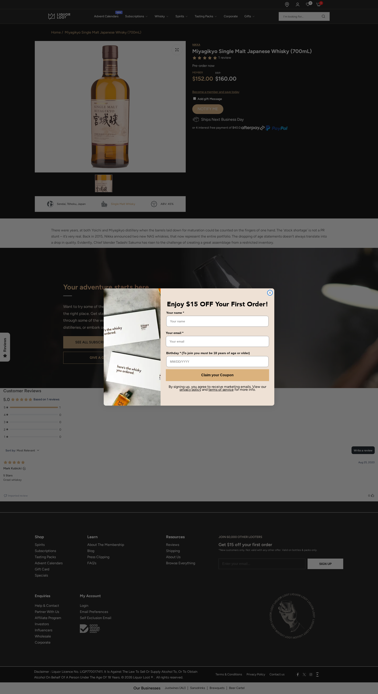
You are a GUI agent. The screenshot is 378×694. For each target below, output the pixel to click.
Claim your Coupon (217, 375)
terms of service (221, 389)
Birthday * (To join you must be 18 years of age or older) (208, 353)
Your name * (175, 312)
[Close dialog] (270, 292)
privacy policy (190, 389)
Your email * (174, 333)
